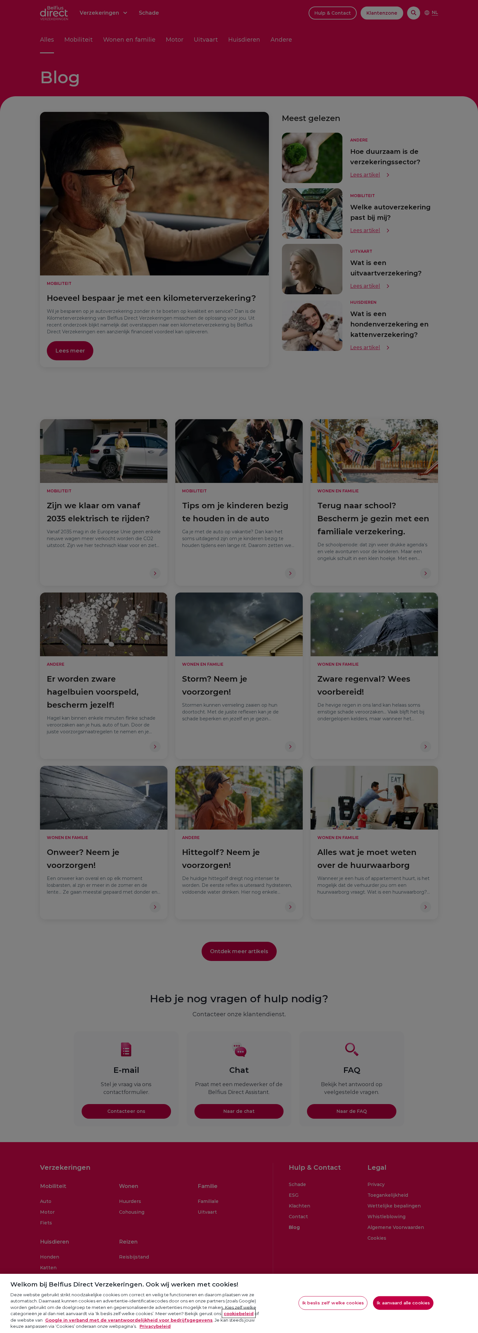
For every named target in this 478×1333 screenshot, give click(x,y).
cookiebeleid (239, 1313)
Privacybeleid (155, 1326)
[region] (239, 1303)
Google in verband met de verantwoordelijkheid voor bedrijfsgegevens (129, 1320)
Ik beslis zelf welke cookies (333, 1302)
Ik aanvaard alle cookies (403, 1302)
